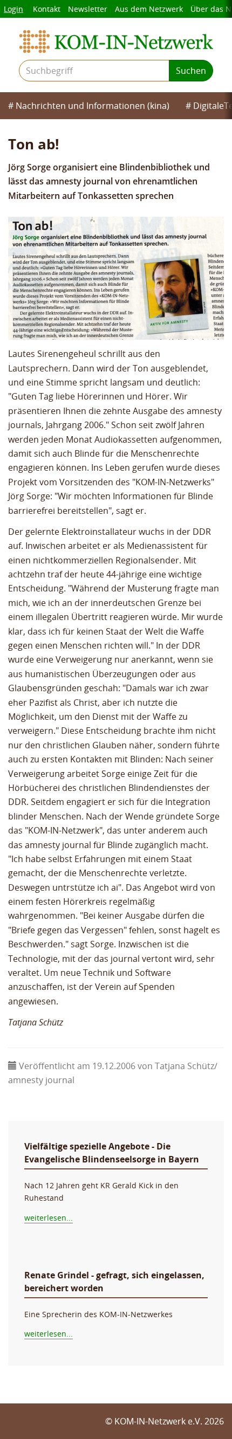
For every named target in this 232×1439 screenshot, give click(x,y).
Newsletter (87, 9)
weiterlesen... (48, 1218)
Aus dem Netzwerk (149, 9)
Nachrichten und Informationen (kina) (92, 106)
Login (13, 9)
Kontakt (46, 9)
